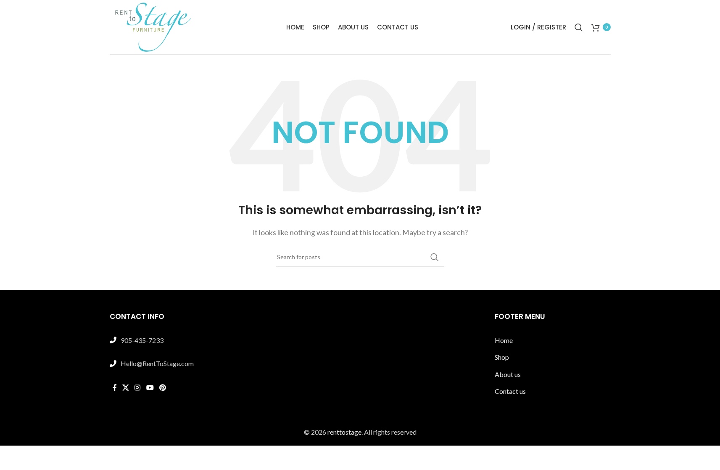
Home (504, 340)
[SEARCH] (434, 257)
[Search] (578, 27)
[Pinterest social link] (162, 388)
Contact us (510, 391)
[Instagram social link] (137, 388)
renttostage (344, 432)
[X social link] (126, 388)
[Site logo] (152, 26)
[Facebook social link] (115, 388)
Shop (502, 357)
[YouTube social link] (149, 388)
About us (508, 374)
